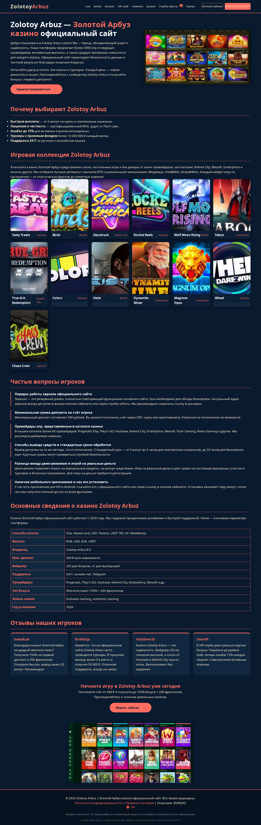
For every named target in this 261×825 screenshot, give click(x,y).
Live (87, 6)
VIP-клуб (123, 6)
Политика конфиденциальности (99, 803)
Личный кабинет (212, 6)
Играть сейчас (131, 707)
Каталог (110, 6)
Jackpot (151, 6)
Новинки (137, 6)
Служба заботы (170, 6)
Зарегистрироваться (238, 6)
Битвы (97, 6)
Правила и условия (140, 803)
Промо (190, 6)
